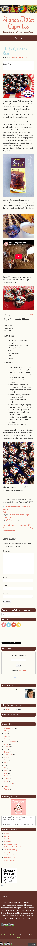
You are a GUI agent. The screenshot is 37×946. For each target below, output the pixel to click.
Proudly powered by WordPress (10, 934)
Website (6, 593)
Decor (12, 515)
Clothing (6, 739)
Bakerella (6, 839)
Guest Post (7, 757)
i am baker (7, 852)
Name (5, 578)
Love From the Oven (10, 855)
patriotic (22, 520)
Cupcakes (7, 747)
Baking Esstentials (9, 728)
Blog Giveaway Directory (11, 844)
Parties (6, 763)
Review (6, 773)
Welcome (6, 789)
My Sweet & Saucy (9, 860)
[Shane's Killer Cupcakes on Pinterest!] (13, 627)
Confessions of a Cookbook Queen (14, 847)
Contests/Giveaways (10, 741)
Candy (6, 733)
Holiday (6, 760)
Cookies (6, 744)
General (6, 752)
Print (31, 314)
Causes (6, 736)
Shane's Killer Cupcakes (18, 22)
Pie (5, 765)
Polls (5, 768)
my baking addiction (10, 857)
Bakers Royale (8, 842)
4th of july (9, 520)
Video (10, 517)
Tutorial (5, 517)
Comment (6, 551)
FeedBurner (22, 671)
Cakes (5, 731)
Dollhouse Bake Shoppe (11, 850)
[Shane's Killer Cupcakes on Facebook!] (3, 627)
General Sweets (19, 515)
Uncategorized (8, 784)
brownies (15, 520)
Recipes (27, 515)
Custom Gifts (9, 709)
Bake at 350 (7, 834)
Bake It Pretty (8, 836)
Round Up (7, 776)
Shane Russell (24, 57)
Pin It (4, 512)
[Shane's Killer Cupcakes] (18, 13)
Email (5, 585)
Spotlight (6, 778)
